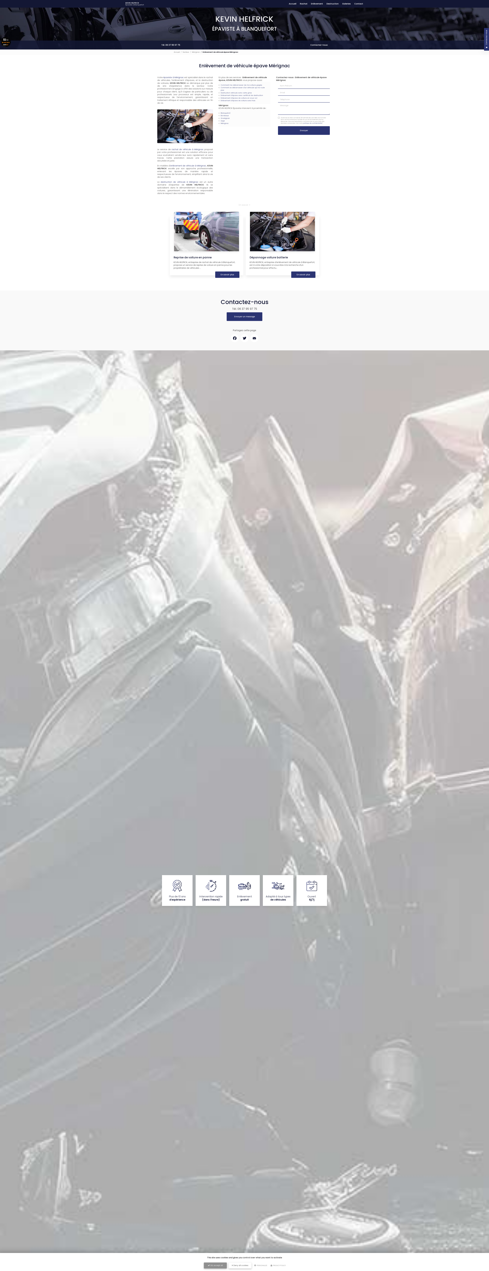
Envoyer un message (244, 316)
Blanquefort (225, 113)
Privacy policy (279, 1265)
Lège (223, 121)
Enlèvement (317, 3)
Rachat (303, 3)
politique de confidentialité (312, 123)
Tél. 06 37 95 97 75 (170, 45)
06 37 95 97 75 (247, 309)
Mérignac (196, 52)
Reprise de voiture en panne (193, 257)
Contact (358, 3)
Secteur (186, 52)
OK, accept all (216, 1265)
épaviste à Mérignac (173, 77)
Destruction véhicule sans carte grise (236, 93)
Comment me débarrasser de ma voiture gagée (241, 85)
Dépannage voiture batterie (269, 257)
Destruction (333, 3)
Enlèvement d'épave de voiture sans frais (238, 100)
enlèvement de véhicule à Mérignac (188, 165)
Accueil (292, 3)
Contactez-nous (319, 45)
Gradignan (225, 118)
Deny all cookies (240, 1265)
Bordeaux (225, 115)
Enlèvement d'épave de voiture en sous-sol (239, 98)
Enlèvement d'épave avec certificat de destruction (242, 95)
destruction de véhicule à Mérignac (179, 182)
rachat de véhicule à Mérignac (187, 149)
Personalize (261, 1265)
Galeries (346, 3)
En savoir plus (227, 274)
